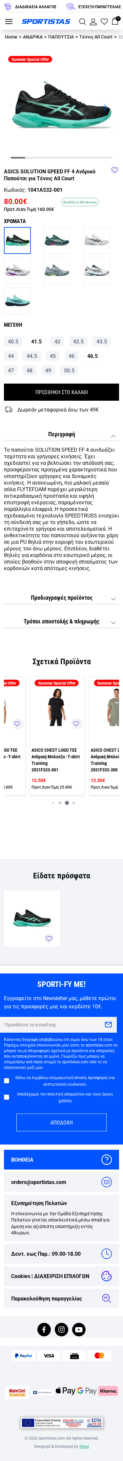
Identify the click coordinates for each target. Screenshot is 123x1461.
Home (11, 37)
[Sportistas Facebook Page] (44, 1330)
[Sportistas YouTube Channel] (79, 1330)
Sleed (84, 1446)
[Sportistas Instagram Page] (61, 1330)
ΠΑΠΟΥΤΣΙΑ (61, 37)
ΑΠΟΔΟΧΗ (62, 1122)
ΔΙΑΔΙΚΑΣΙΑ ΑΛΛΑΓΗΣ (35, 6)
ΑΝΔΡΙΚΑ (33, 37)
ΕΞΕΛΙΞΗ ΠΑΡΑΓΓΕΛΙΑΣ (99, 6)
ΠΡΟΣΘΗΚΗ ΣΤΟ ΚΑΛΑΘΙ (61, 392)
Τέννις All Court (96, 37)
